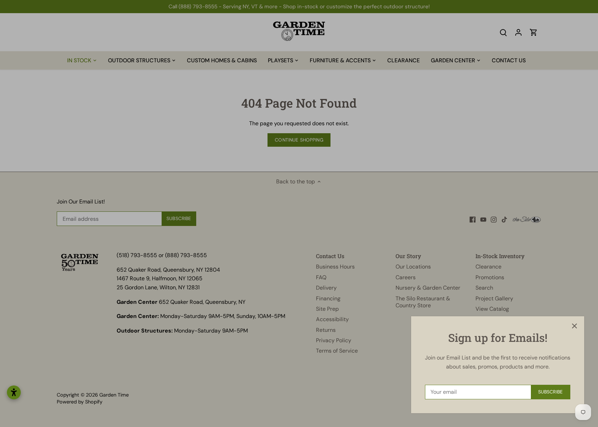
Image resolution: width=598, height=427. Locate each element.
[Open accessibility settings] (14, 392)
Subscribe (550, 392)
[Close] (574, 326)
